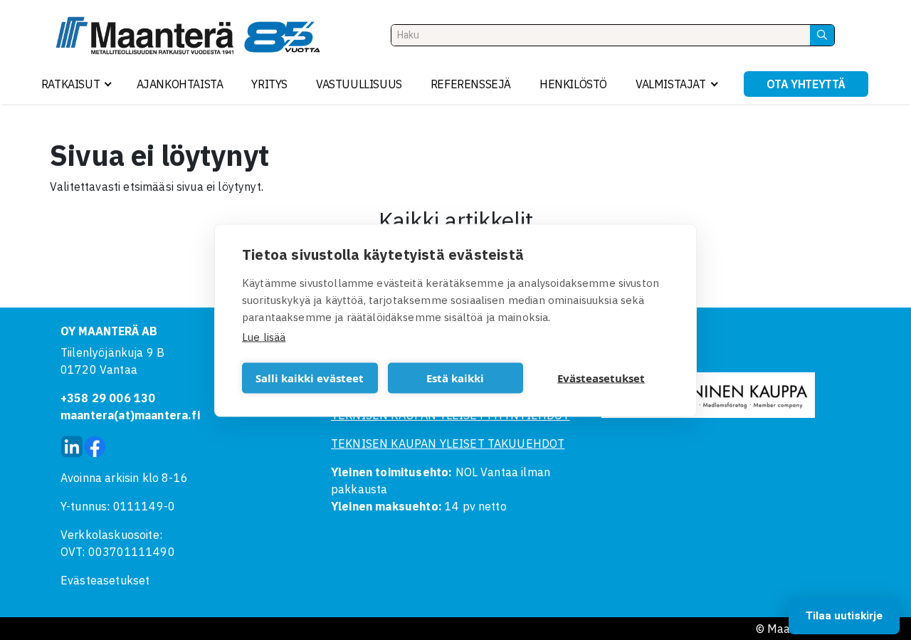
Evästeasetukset (104, 580)
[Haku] (822, 35)
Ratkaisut (70, 84)
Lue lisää (263, 336)
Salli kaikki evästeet (310, 378)
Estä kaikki (455, 378)
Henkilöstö (573, 84)
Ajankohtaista (180, 84)
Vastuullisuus (359, 84)
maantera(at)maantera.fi (130, 415)
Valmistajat (671, 84)
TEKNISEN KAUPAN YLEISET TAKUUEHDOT (447, 443)
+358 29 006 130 (107, 398)
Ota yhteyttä (806, 84)
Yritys (269, 84)
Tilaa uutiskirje (844, 616)
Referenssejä (471, 84)
